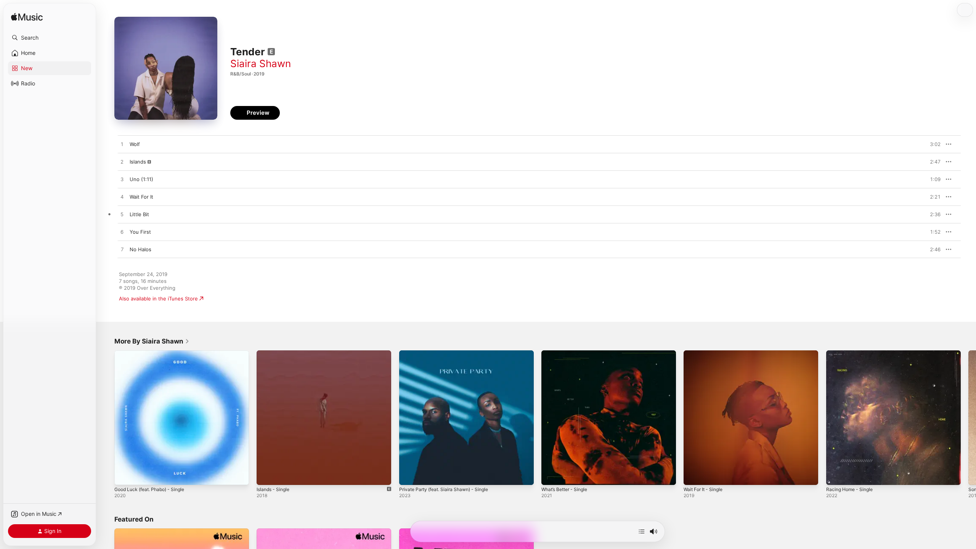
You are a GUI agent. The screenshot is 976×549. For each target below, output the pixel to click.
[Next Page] (968, 418)
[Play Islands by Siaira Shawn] (122, 162)
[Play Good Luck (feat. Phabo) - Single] (124, 475)
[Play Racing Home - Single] (835, 475)
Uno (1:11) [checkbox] (141, 179)
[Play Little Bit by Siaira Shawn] (122, 214)
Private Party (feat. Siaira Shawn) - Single (448, 353)
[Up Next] (641, 531)
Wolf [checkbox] (135, 144)
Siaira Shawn (260, 63)
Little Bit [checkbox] (139, 214)
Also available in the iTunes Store (158, 298)
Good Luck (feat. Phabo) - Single (153, 353)
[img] (27, 17)
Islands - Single (275, 353)
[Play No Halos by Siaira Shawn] (122, 249)
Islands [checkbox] (138, 162)
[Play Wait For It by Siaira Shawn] (122, 197)
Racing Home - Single (851, 353)
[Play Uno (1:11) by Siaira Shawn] (122, 179)
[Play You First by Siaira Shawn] (122, 232)
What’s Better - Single (567, 353)
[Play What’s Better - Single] (551, 475)
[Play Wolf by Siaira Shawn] (122, 144)
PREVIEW (932, 144)
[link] (151, 341)
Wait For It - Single (705, 353)
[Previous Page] (106, 418)
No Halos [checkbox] (140, 249)
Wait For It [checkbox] (141, 197)
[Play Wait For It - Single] (693, 475)
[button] (49, 37)
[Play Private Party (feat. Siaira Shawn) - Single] (408, 475)
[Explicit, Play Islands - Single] (266, 475)
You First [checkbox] (140, 232)
